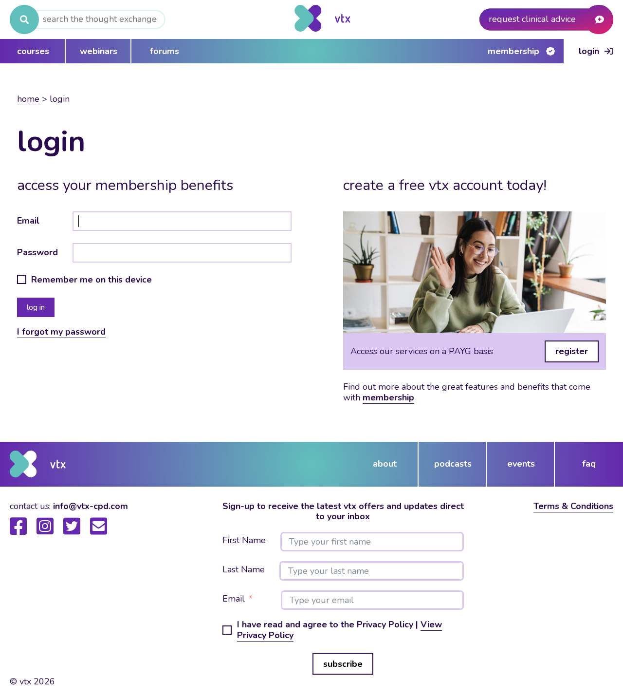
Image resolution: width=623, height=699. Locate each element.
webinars (98, 51)
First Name (244, 540)
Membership (513, 51)
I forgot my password (61, 332)
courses (33, 51)
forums (164, 51)
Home (28, 99)
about (385, 464)
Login (589, 51)
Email (28, 221)
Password (37, 252)
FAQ (589, 464)
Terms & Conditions (573, 506)
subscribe (343, 664)
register (571, 351)
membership (388, 397)
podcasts (453, 464)
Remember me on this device (91, 280)
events (521, 464)
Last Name (243, 570)
